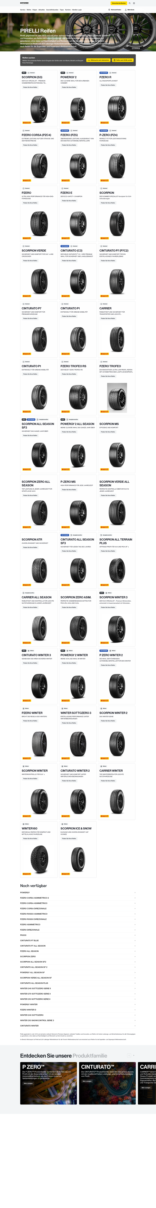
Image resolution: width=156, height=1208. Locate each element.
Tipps (62, 10)
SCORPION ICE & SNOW (76, 828)
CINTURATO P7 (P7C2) (113, 250)
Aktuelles (41, 10)
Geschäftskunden (52, 10)
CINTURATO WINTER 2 (75, 770)
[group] (78, 892)
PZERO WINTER (32, 713)
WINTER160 (29, 828)
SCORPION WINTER (35, 770)
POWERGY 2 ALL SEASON (77, 424)
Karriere (68, 10)
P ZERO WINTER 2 (111, 655)
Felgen (34, 10)
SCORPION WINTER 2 (113, 713)
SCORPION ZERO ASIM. (76, 597)
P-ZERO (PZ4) (108, 135)
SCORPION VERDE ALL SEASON (114, 483)
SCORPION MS (109, 424)
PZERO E (66, 193)
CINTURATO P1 (70, 308)
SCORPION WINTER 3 (113, 597)
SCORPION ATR (32, 539)
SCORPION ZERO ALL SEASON (36, 483)
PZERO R (105, 77)
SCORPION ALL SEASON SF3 (38, 425)
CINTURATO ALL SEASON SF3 (77, 541)
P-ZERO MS (68, 481)
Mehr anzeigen (28, 1083)
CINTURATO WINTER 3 (36, 655)
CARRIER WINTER (111, 770)
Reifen (29, 10)
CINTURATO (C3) (71, 250)
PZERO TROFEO (110, 366)
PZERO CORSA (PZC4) (36, 135)
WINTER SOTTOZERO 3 (76, 713)
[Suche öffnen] (129, 3)
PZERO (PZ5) (69, 135)
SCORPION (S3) (32, 77)
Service (22, 10)
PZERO (26, 193)
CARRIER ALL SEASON (36, 597)
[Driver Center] (24, 3)
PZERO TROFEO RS (73, 366)
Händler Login (77, 10)
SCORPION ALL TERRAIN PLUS (115, 541)
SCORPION (106, 193)
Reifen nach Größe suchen (124, 60)
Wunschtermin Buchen (119, 3)
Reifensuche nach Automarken (100, 60)
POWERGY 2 (69, 77)
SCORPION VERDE (34, 250)
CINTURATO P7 (31, 308)
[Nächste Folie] (134, 1055)
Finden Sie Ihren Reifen (30, 87)
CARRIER (105, 308)
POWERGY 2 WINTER (74, 655)
